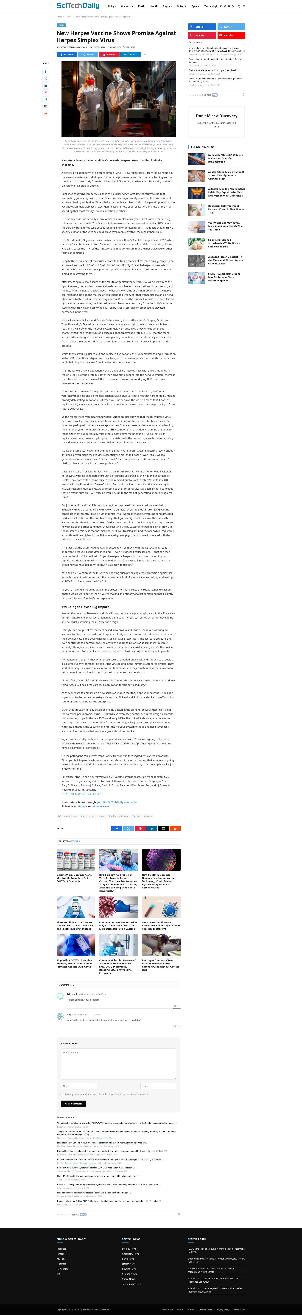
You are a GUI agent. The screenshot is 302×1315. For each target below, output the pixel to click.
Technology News (131, 1283)
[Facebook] (45, 72)
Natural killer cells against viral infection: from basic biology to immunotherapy (93, 1193)
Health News (129, 1263)
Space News (128, 1278)
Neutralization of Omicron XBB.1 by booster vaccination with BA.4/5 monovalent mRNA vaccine (101, 1143)
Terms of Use (239, 1309)
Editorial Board (205, 1309)
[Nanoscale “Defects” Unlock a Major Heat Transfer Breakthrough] (196, 159)
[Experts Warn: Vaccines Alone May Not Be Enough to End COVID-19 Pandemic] (76, 860)
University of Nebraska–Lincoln (113, 816)
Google (82, 806)
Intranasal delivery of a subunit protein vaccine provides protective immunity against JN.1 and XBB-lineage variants (216, 49)
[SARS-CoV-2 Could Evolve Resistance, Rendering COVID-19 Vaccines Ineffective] (161, 907)
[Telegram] (45, 99)
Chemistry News (130, 1253)
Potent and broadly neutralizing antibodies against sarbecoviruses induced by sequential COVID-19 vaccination (107, 1184)
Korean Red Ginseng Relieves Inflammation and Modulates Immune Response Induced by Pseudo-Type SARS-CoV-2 (111, 1151)
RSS (59, 1273)
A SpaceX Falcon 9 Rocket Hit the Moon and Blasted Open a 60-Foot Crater (225, 260)
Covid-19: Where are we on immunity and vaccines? (212, 70)
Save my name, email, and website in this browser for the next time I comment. (106, 1094)
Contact (190, 1309)
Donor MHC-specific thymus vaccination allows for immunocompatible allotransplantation (97, 1176)
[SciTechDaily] (78, 6)
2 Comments (115, 47)
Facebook (61, 1248)
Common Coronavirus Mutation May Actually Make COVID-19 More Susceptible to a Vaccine (118, 925)
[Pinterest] (45, 92)
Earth (141, 6)
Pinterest (61, 1263)
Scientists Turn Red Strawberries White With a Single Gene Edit (224, 243)
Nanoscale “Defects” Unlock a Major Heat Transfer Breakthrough (225, 158)
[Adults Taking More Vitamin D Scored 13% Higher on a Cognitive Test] (196, 176)
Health (154, 6)
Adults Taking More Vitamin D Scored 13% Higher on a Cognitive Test (226, 175)
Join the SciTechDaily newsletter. (117, 802)
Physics (167, 6)
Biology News (129, 1248)
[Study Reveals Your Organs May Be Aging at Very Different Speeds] (196, 278)
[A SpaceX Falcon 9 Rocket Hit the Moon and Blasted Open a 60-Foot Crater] (196, 261)
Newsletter (62, 1268)
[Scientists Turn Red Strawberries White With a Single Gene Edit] (196, 244)
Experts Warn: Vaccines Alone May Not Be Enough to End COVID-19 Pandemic (74, 878)
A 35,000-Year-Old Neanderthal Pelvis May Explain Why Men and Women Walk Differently (226, 192)
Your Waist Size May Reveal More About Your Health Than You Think (225, 226)
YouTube (61, 1258)
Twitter (60, 1253)
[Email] (45, 106)
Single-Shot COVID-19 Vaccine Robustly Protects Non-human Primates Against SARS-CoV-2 (74, 963)
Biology (111, 6)
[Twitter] (45, 79)
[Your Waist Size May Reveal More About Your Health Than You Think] (196, 227)
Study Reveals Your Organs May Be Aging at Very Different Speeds (224, 277)
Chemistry (127, 6)
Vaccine (136, 816)
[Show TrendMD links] (178, 1214)
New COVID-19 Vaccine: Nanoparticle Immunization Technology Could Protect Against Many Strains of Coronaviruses (158, 881)
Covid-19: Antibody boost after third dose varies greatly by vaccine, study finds (215, 80)
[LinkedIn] (45, 86)
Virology (148, 816)
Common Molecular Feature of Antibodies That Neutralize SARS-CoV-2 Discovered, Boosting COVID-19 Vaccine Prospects (117, 967)
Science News (129, 1273)
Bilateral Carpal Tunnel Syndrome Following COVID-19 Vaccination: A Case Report (94, 1168)
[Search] (243, 6)
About (180, 1309)
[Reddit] (45, 113)
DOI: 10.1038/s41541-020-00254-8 (81, 794)
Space (195, 6)
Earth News (128, 1258)
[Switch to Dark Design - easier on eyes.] (239, 6)
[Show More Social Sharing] (145, 54)
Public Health (87, 816)
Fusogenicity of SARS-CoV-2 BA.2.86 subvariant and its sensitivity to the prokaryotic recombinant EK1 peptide (108, 1201)
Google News (101, 806)
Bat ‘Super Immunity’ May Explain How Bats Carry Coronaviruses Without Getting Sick (160, 965)
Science (181, 6)
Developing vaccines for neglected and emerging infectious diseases (215, 60)
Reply (176, 1005)
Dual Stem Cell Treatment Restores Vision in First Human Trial (226, 209)
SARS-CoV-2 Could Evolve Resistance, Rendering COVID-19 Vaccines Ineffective (161, 925)
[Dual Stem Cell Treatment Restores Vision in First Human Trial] (196, 210)
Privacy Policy (222, 1309)
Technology (211, 6)
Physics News (129, 1268)
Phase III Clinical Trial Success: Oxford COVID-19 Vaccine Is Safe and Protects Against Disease (76, 925)
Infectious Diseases (67, 816)
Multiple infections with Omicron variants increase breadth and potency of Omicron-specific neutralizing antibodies (109, 1159)
